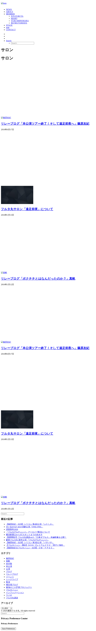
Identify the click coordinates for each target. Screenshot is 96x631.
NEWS (9, 9)
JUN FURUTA (17, 16)
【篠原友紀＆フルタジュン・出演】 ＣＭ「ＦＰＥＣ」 (30, 548)
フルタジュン (12, 590)
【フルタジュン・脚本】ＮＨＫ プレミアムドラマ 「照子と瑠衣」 (35, 545)
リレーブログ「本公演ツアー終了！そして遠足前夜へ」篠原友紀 (45, 123)
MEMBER (10, 14)
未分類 (9, 564)
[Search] (12, 514)
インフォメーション (15, 592)
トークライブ (12, 579)
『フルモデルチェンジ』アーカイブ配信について (28, 532)
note (7, 27)
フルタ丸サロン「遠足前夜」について (27, 209)
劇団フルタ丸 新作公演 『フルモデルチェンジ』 (27, 540)
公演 (8, 569)
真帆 (8, 561)
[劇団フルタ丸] (48, 3)
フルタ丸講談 (12, 598)
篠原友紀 (10, 558)
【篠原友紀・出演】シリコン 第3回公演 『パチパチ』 (30, 542)
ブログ (9, 571)
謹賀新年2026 (12, 529)
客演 (8, 582)
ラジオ (9, 595)
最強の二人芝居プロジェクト (19, 587)
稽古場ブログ (12, 585)
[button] (8, 41)
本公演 (9, 566)
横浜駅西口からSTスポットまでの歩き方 (24, 535)
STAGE (9, 25)
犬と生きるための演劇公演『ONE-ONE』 (24, 527)
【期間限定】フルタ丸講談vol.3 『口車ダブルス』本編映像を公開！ (36, 537)
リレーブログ (12, 574)
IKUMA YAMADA (19, 23)
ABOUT (9, 12)
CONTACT (11, 30)
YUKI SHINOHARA (20, 21)
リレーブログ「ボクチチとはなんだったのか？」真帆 (38, 278)
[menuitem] (50, 9)
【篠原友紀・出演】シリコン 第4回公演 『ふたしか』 (30, 524)
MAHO (14, 18)
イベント (10, 577)
